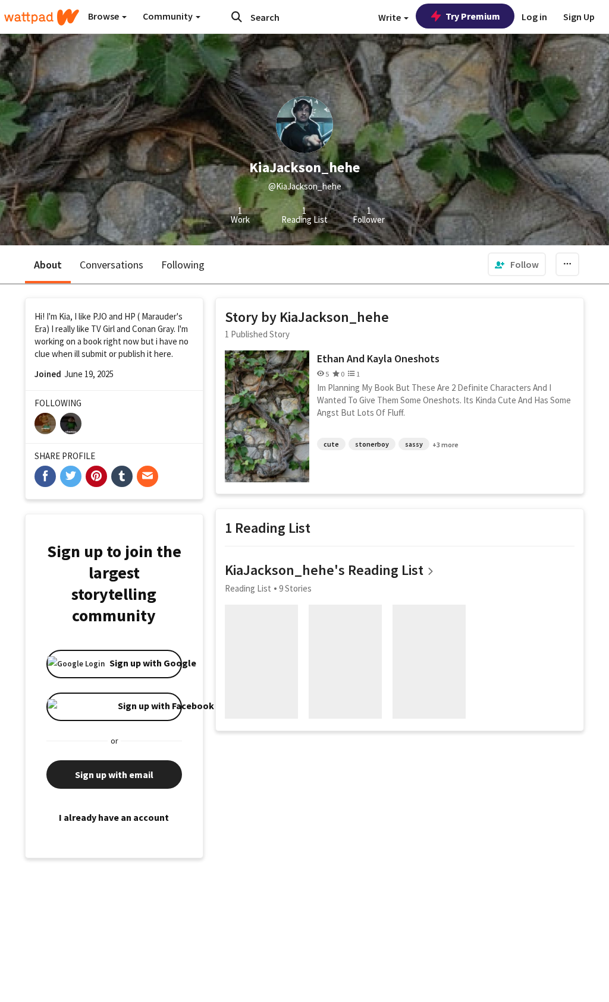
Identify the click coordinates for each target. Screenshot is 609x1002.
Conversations (111, 264)
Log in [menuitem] (534, 17)
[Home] (41, 17)
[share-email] (147, 476)
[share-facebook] (45, 476)
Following (183, 264)
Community (168, 16)
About (48, 264)
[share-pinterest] (96, 476)
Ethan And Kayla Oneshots (378, 358)
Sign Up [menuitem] (579, 17)
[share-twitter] (70, 476)
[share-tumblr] (122, 476)
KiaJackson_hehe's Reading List (324, 570)
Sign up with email (114, 774)
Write (390, 17)
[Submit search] (236, 16)
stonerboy (372, 444)
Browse (104, 16)
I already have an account (114, 817)
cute (331, 444)
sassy (414, 444)
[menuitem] (517, 264)
